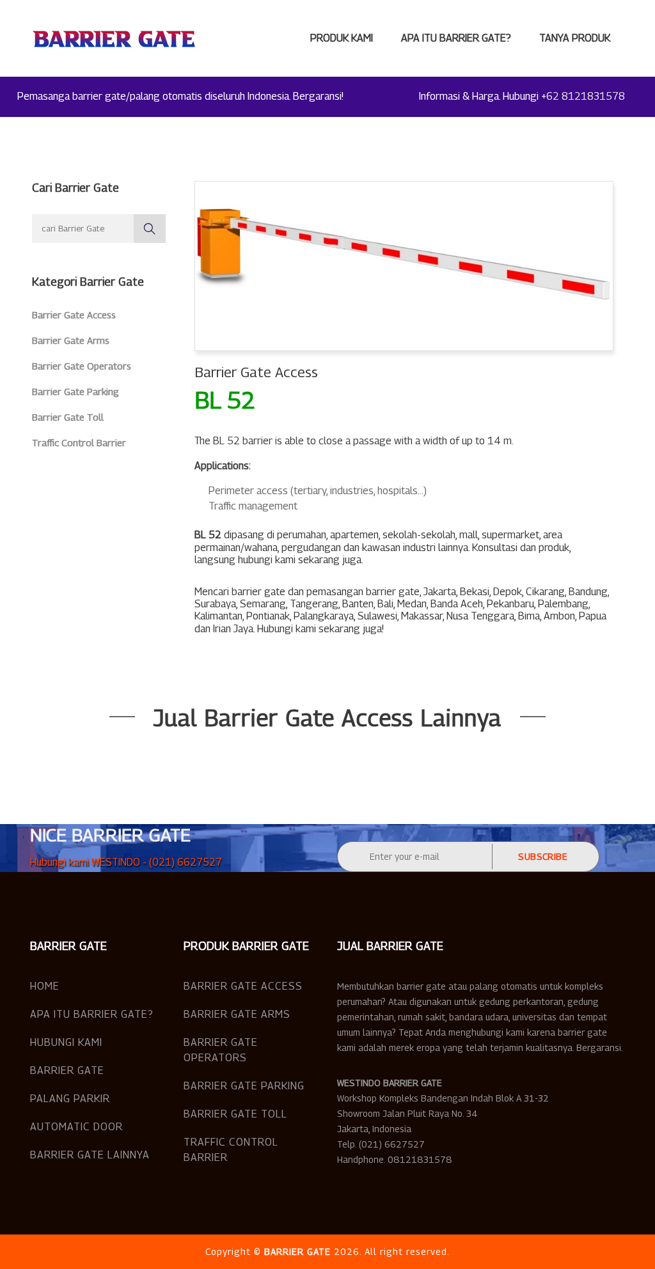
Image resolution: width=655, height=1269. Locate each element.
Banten (358, 604)
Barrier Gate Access (74, 314)
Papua (592, 616)
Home (44, 986)
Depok (507, 592)
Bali (385, 604)
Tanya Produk (574, 38)
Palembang (563, 604)
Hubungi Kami (66, 1042)
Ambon (559, 616)
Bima (529, 616)
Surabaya (215, 604)
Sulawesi (377, 616)
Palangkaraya (324, 616)
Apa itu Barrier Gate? (456, 38)
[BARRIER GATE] (113, 38)
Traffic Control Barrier (79, 442)
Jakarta (439, 592)
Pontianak (268, 616)
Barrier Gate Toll (68, 417)
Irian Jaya (233, 629)
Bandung (588, 592)
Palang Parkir (70, 1099)
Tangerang (314, 604)
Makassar (422, 616)
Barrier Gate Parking (75, 391)
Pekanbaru (510, 604)
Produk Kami (341, 38)
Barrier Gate (67, 1070)
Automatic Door (76, 1127)
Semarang (263, 604)
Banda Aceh (456, 604)
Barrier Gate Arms (70, 340)
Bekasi (474, 592)
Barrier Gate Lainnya (90, 1155)
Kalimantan (218, 616)
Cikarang (545, 592)
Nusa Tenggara (480, 616)
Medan (412, 604)
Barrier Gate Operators (81, 365)
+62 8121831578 (583, 96)
